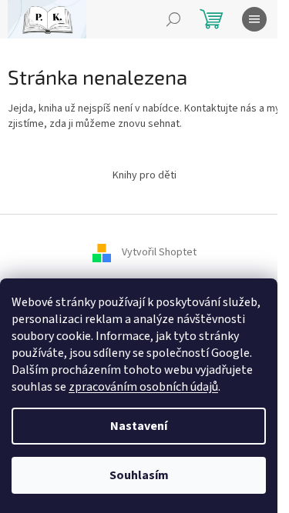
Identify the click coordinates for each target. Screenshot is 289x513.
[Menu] (254, 19)
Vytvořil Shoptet (159, 252)
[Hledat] (173, 19)
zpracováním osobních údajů (143, 386)
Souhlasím (139, 475)
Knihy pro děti (144, 175)
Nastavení (138, 426)
